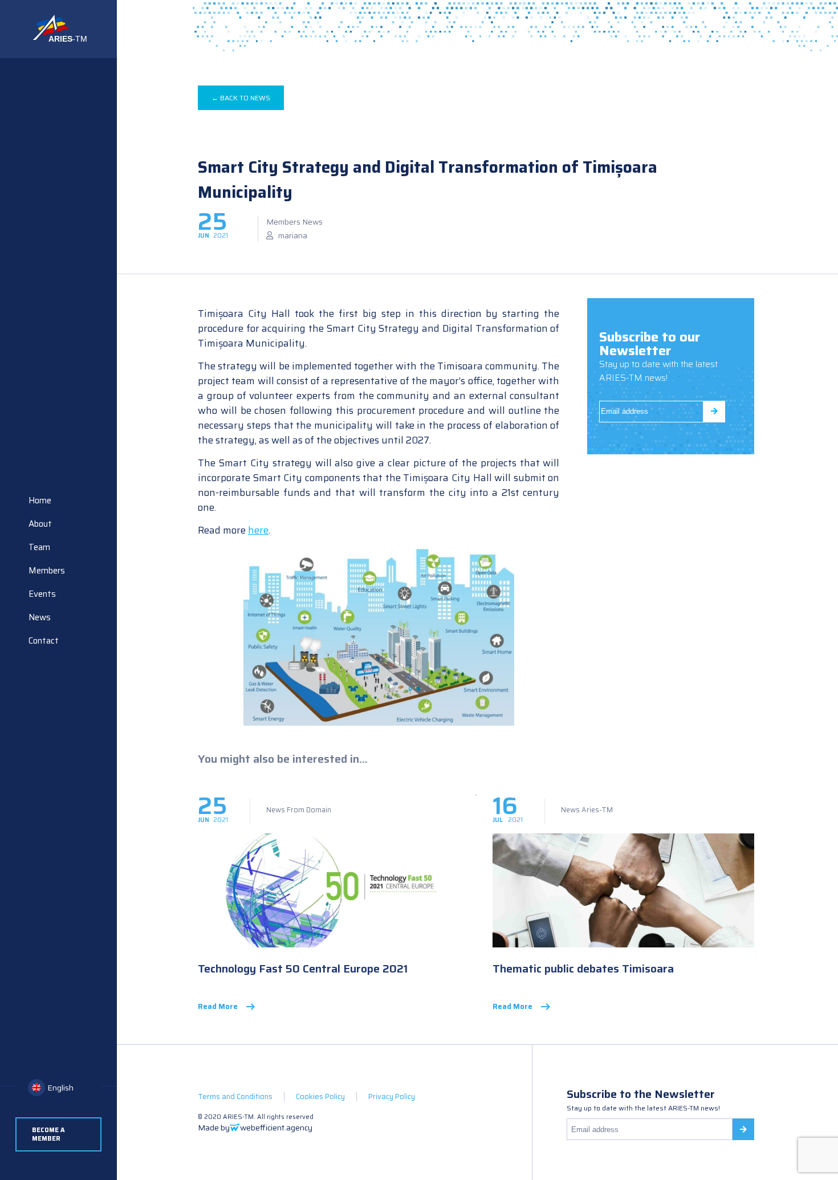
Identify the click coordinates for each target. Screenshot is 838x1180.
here (258, 530)
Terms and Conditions (235, 1096)
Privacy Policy (391, 1096)
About (40, 524)
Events (42, 594)
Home (40, 500)
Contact (44, 641)
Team (39, 547)
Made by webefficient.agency (255, 1127)
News (40, 617)
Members (47, 570)
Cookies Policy (320, 1096)
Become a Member (48, 1134)
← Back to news (240, 97)
